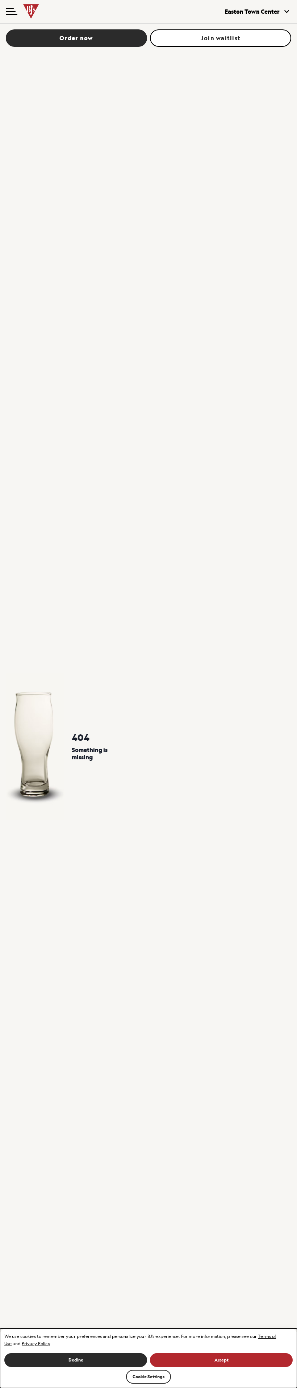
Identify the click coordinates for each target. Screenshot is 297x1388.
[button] (11, 11)
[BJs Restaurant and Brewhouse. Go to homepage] (40, 11)
